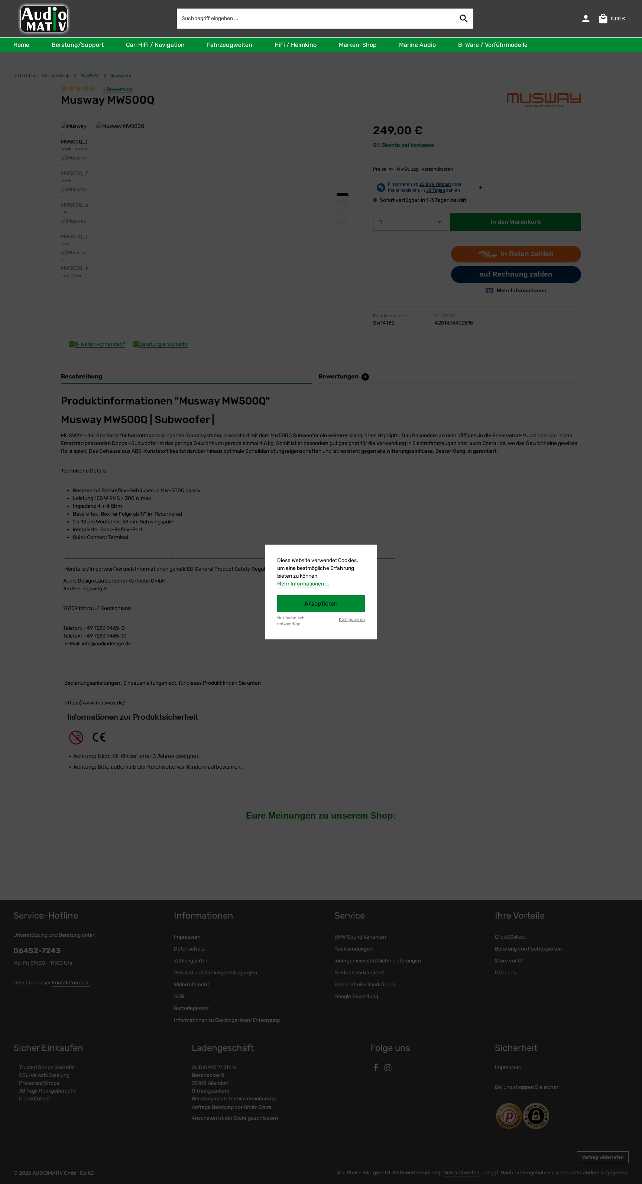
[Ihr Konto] (585, 18)
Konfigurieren (352, 619)
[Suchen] (464, 18)
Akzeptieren (321, 603)
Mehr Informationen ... (303, 584)
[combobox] (316, 18)
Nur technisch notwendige (291, 621)
